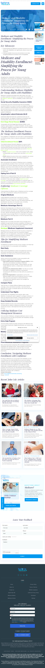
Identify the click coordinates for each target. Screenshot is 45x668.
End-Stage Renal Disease (10, 122)
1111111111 (7, 375)
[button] (37, 327)
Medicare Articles (11, 598)
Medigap (4, 228)
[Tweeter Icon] (21, 575)
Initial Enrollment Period (9, 142)
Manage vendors (10, 334)
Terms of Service (33, 587)
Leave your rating (6, 536)
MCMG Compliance (33, 589)
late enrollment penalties (19, 183)
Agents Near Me (11, 592)
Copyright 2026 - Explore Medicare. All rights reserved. (22, 651)
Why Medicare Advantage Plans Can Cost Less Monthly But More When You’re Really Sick (32, 401)
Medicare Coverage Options (14, 187)
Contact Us (11, 589)
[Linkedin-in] (24, 575)
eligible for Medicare (7, 98)
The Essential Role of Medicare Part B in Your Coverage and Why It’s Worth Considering (11, 459)
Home (11, 584)
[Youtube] (27, 575)
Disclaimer (33, 595)
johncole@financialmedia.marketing (13, 373)
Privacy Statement (26, 340)
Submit (22, 556)
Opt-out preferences (19, 340)
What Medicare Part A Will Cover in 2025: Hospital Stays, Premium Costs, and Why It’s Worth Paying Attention (33, 460)
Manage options (30, 337)
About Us (12, 587)
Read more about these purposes (32, 334)
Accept (15, 337)
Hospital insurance (11, 151)
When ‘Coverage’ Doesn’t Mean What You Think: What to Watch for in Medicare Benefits (10, 430)
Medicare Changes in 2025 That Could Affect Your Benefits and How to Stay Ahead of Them (33, 430)
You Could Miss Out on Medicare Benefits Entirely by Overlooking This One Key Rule (10, 401)
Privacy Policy (33, 584)
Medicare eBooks (11, 595)
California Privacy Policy (33, 592)
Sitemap (33, 598)
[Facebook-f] (18, 575)
